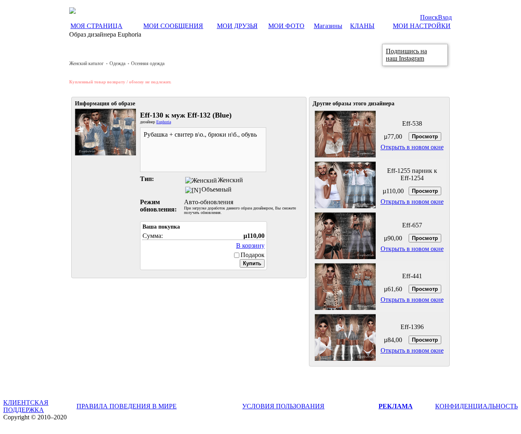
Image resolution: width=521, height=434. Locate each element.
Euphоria (163, 122)
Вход (445, 17)
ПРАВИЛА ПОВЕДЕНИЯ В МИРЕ (127, 406)
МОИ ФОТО (286, 25)
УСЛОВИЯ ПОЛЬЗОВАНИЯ (283, 406)
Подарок (253, 254)
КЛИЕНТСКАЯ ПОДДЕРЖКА (25, 406)
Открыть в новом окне (412, 147)
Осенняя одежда (147, 63)
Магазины (328, 25)
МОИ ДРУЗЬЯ (237, 25)
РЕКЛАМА (396, 406)
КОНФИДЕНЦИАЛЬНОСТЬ (476, 406)
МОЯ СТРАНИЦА (96, 25)
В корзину (250, 245)
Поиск (429, 17)
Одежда (117, 63)
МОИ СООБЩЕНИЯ (173, 25)
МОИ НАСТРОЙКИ (422, 25)
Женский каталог (86, 63)
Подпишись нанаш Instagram (406, 55)
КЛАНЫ (362, 25)
